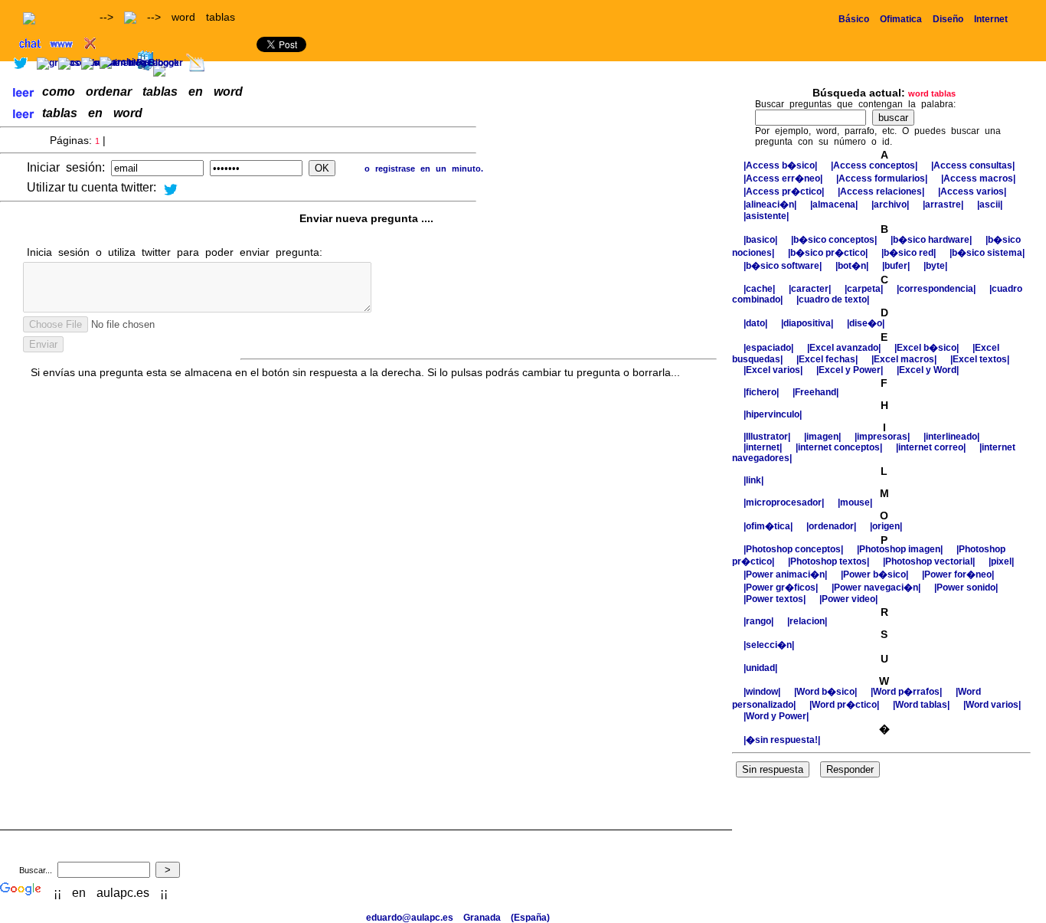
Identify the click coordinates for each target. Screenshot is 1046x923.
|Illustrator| (768, 436)
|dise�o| (865, 323)
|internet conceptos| (840, 447)
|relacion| (807, 621)
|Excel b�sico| (927, 347)
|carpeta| (865, 288)
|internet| (764, 447)
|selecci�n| (769, 645)
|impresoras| (883, 436)
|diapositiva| (808, 323)
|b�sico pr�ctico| (829, 252)
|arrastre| (944, 204)
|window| (763, 691)
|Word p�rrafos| (907, 691)
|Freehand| (815, 392)
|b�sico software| (784, 265)
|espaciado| (770, 347)
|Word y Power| (776, 716)
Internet (991, 19)
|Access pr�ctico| (785, 191)
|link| (753, 480)
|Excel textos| (979, 359)
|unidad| (760, 668)
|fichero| (762, 392)
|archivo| (891, 204)
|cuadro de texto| (832, 299)
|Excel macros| (905, 359)
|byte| (935, 265)
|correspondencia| (937, 288)
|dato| (757, 323)
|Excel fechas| (828, 359)
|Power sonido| (966, 587)
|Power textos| (776, 599)
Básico (853, 19)
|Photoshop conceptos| (794, 549)
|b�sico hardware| (932, 239)
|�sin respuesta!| (782, 740)
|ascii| (989, 204)
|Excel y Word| (928, 370)
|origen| (886, 526)
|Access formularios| (883, 178)
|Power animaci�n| (786, 574)
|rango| (760, 621)
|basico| (762, 239)
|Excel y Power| (850, 370)
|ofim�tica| (769, 526)
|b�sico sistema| (987, 252)
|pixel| (1001, 561)
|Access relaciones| (882, 191)
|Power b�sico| (875, 574)
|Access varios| (972, 191)
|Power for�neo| (958, 574)
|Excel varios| (774, 370)
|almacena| (835, 204)
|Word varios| (992, 704)
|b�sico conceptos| (835, 239)
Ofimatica (901, 19)
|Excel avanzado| (845, 347)
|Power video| (848, 599)
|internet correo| (932, 447)
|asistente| (766, 216)
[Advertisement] (867, 67)
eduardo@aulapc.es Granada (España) (458, 917)
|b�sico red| (909, 252)
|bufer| (897, 265)
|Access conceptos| (875, 165)
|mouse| (855, 502)
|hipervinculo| (773, 414)
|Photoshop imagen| (901, 549)
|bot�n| (853, 265)
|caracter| (811, 288)
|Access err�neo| (784, 178)
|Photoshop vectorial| (930, 561)
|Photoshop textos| (829, 561)
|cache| (760, 288)
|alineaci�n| (771, 204)
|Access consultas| (973, 165)
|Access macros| (978, 178)
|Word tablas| (922, 704)
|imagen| (823, 436)
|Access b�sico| (781, 165)
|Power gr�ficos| (782, 587)
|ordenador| (832, 526)
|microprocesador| (785, 502)
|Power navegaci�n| (877, 587)
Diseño (948, 19)
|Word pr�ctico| (845, 704)
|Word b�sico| (826, 691)
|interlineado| (951, 436)
